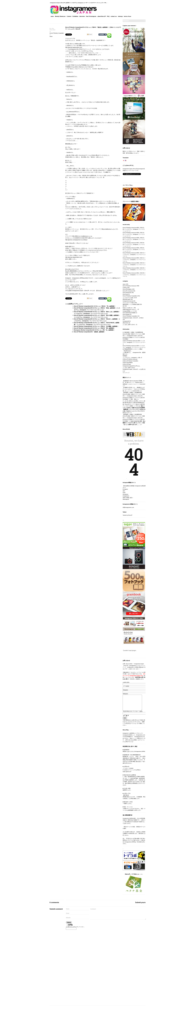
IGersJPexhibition (128, 362)
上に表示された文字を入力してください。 (75, 926)
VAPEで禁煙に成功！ (128, 497)
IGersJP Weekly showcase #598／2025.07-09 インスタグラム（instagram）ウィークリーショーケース (134, 239)
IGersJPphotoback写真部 (129, 312)
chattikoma (70, 198)
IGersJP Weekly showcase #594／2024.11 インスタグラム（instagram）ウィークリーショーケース (134, 259)
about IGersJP (102, 16)
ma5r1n (69, 89)
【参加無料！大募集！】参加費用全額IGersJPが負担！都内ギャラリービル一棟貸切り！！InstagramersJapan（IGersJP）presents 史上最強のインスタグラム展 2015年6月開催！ (134, 336)
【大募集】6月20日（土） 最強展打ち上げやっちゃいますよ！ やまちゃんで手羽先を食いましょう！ (134, 389)
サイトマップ (126, 372)
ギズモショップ (69, 238)
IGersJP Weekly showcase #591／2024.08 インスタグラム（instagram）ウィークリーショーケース (134, 274)
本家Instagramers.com (128, 507)
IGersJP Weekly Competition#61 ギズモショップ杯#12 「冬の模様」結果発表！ (96, 326)
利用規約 (125, 355)
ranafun (69, 152)
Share (51, 36)
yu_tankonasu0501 (72, 111)
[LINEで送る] (109, 34)
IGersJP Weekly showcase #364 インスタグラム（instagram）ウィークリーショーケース (134, 342)
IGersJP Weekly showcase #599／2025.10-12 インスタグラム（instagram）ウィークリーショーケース (134, 234)
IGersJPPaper (127, 364)
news (52, 16)
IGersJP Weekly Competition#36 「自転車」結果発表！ (89, 332)
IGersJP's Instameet (128, 290)
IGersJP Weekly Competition (57, 33)
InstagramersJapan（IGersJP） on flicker (133, 317)
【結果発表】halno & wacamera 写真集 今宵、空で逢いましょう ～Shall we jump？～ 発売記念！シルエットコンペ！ (133, 382)
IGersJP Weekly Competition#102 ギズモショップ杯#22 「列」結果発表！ (95, 306)
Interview (82, 16)
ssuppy (68, 119)
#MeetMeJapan (126, 299)
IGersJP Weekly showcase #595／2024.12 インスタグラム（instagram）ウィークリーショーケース (134, 254)
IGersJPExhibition (127, 289)
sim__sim (69, 165)
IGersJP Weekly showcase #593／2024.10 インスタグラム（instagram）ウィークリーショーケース (134, 264)
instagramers (126, 495)
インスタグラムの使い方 (129, 297)
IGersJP (72, 243)
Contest (69, 16)
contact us (114, 16)
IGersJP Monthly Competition (130, 316)
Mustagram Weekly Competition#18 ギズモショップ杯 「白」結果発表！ (94, 330)
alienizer (69, 105)
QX (123, 306)
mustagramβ (126, 321)
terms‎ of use (127, 16)
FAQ (108, 16)
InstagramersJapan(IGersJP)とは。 (132, 365)
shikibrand (69, 81)
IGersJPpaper (126, 314)
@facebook (125, 322)
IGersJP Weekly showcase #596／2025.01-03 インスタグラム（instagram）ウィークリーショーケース (134, 249)
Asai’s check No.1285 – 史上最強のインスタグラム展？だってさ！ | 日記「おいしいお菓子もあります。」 (134, 422)
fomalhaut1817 (71, 76)
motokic (69, 72)
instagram (73, 49)
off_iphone (69, 85)
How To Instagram (91, 16)
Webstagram (126, 499)
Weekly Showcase (60, 16)
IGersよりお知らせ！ (128, 307)
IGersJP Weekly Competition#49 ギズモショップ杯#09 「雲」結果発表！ (94, 328)
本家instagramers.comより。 (130, 309)
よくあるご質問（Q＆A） (129, 324)
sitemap (120, 16)
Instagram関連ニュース (128, 311)
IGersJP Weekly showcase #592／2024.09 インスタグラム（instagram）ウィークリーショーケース (134, 269)
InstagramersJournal (128, 301)
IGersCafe (125, 294)
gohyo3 (69, 136)
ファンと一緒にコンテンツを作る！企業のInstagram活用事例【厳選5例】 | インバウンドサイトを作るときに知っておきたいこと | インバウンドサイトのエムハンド (134, 409)
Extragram (125, 489)
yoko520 (69, 129)
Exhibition (75, 16)
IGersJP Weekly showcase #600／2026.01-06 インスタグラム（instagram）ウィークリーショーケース (134, 229)
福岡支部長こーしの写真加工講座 (131, 304)
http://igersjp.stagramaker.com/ (73, 47)
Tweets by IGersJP (127, 515)
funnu (68, 99)
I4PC (124, 491)
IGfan (124, 492)
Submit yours (140, 902)
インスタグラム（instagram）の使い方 (132, 357)
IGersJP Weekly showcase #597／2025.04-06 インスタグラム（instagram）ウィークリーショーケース (134, 244)
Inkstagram (125, 494)
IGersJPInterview (127, 292)
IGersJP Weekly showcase (129, 285)
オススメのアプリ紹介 (128, 302)
